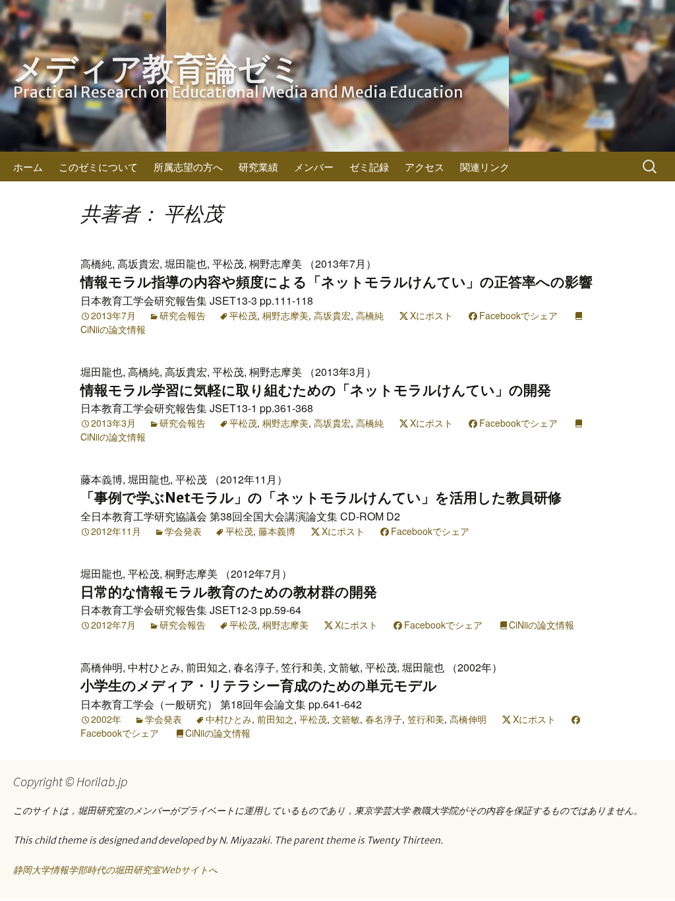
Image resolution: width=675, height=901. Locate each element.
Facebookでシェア (518, 315)
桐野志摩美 (285, 315)
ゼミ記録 (369, 166)
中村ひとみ (229, 719)
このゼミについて (98, 166)
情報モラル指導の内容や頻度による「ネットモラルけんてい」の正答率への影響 (336, 282)
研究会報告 (183, 315)
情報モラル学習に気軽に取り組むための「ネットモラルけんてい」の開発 (315, 390)
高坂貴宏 (332, 315)
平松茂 (243, 315)
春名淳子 (383, 719)
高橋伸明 (468, 719)
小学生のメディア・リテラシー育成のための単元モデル (258, 686)
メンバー (314, 166)
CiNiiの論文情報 (541, 624)
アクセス (424, 166)
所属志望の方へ (188, 166)
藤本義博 (276, 531)
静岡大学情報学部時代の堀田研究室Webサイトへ (115, 870)
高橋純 (370, 315)
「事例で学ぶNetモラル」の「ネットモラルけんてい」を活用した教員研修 (321, 498)
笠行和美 (425, 719)
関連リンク (485, 166)
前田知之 (275, 719)
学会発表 (183, 531)
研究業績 (258, 166)
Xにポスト (431, 315)
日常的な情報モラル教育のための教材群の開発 (228, 592)
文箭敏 (346, 719)
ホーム (28, 166)
